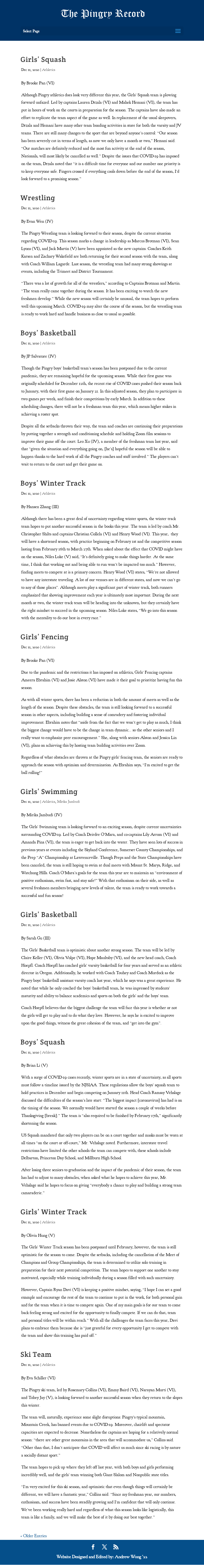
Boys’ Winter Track (53, 483)
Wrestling (37, 197)
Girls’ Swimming (49, 791)
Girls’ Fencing (44, 636)
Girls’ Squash (43, 59)
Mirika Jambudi (68, 801)
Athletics (48, 69)
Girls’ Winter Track (53, 1211)
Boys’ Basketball (48, 332)
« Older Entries (33, 1536)
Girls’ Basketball (48, 914)
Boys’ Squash (42, 1042)
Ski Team (36, 1354)
